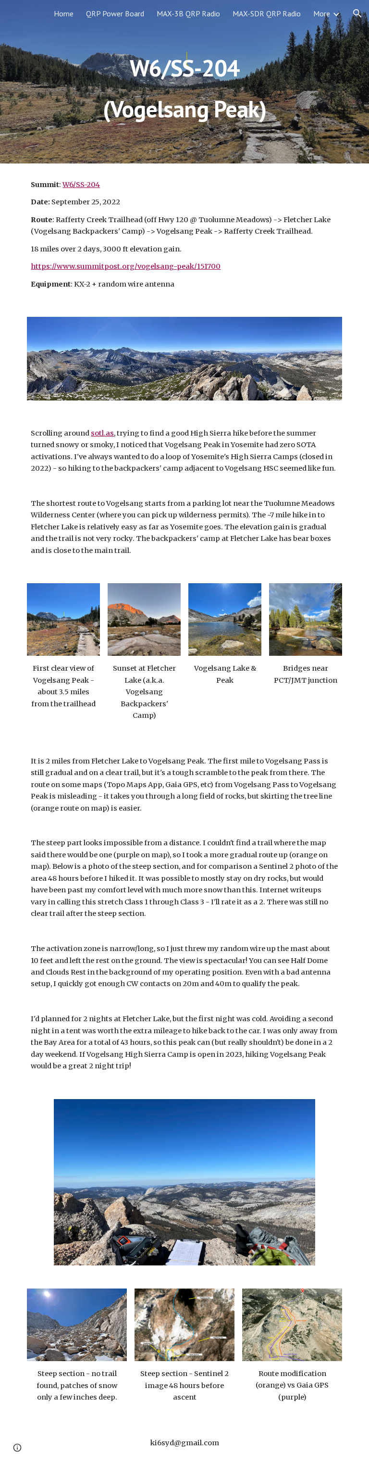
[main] (184, 82)
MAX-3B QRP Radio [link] (188, 13)
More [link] (321, 13)
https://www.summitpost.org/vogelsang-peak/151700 (126, 266)
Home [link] (64, 13)
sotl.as (102, 433)
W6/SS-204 (81, 184)
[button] (357, 13)
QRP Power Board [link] (115, 13)
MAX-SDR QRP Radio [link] (267, 13)
